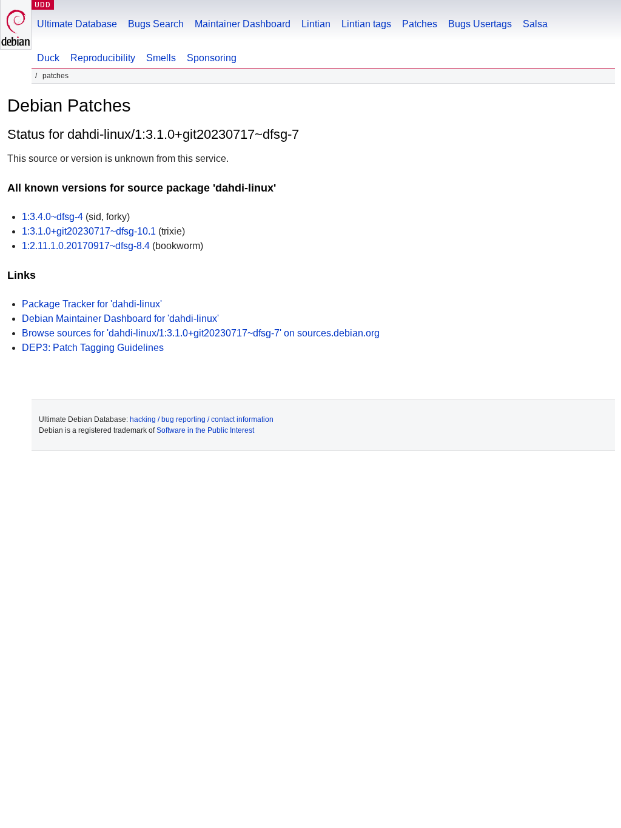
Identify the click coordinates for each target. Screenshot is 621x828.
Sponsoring (212, 58)
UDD (43, 4)
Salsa (535, 24)
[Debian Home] (16, 24)
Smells (161, 58)
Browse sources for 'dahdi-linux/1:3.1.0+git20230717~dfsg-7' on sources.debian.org (201, 333)
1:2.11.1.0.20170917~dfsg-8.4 (86, 246)
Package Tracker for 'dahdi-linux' (92, 304)
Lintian (316, 24)
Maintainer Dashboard (242, 24)
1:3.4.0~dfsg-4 (52, 217)
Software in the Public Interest (205, 430)
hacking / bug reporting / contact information (202, 419)
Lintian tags (366, 24)
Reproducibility (102, 58)
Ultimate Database (77, 24)
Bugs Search (156, 24)
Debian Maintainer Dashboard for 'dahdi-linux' (120, 318)
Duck (48, 58)
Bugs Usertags (480, 24)
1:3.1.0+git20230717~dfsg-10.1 (89, 231)
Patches (419, 24)
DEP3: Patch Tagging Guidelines (93, 347)
